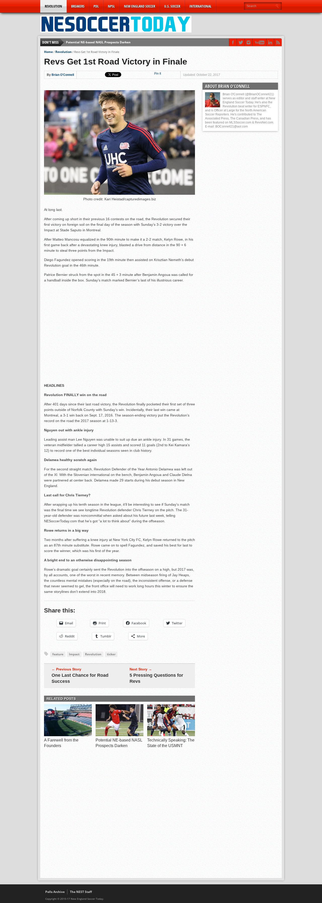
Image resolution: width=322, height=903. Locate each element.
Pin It (157, 73)
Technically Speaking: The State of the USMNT (100, 42)
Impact (74, 654)
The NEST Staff (81, 892)
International (200, 6)
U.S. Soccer (172, 6)
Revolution (53, 6)
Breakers (78, 6)
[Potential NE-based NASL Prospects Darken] (119, 735)
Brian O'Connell (63, 75)
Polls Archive (55, 892)
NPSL (111, 6)
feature (57, 654)
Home (48, 52)
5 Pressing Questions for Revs (156, 678)
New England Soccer (139, 6)
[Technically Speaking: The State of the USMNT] (171, 735)
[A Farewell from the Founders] (68, 735)
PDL (96, 6)
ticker (111, 654)
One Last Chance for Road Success (80, 678)
